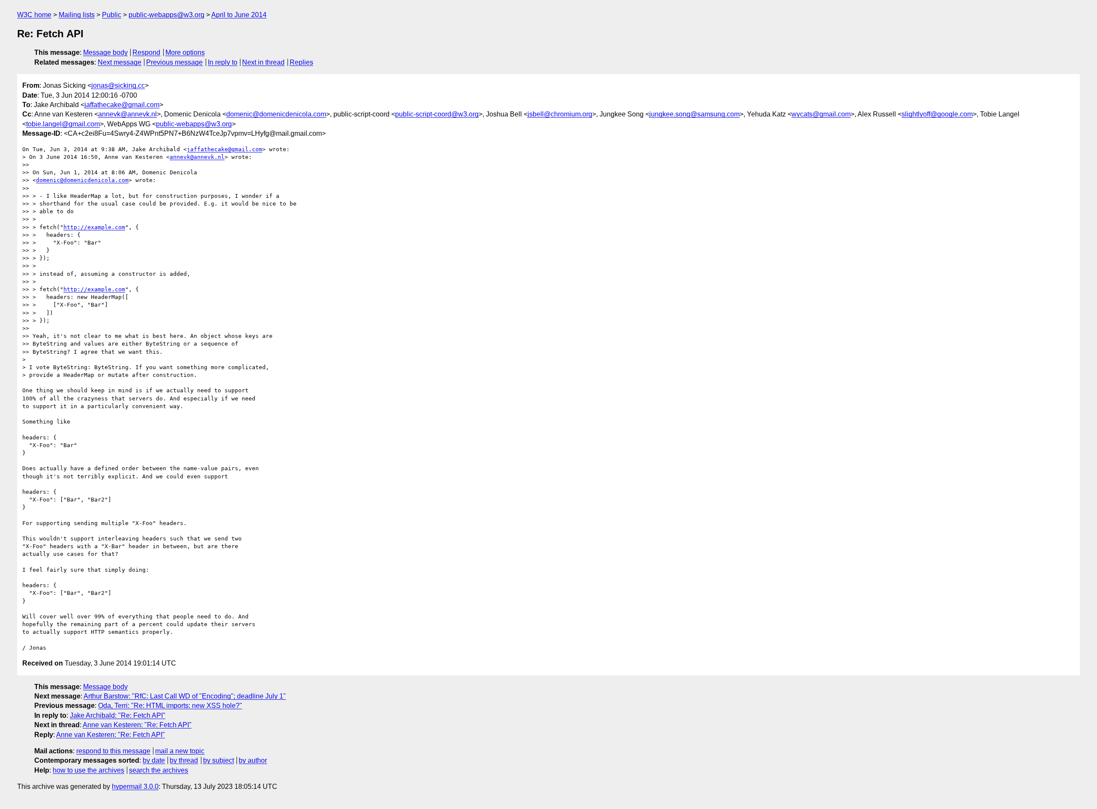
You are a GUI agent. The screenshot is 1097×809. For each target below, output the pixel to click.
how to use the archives (88, 770)
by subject (218, 760)
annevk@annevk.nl (127, 114)
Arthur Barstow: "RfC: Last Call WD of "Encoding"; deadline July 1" (185, 696)
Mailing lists (77, 14)
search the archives (158, 770)
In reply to (222, 62)
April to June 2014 (239, 14)
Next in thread (263, 62)
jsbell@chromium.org (560, 114)
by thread (184, 760)
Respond (146, 52)
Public (111, 14)
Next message (119, 62)
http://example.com (94, 227)
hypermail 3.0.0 (135, 786)
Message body (105, 52)
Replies (301, 62)
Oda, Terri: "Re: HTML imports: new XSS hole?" (170, 705)
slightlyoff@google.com (937, 114)
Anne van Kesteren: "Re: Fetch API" (137, 724)
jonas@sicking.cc (118, 85)
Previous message (174, 62)
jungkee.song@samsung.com (694, 114)
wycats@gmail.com (821, 114)
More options (185, 52)
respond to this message (113, 751)
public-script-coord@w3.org (437, 114)
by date (154, 760)
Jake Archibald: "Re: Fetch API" (117, 715)
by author (253, 760)
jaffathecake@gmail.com (121, 104)
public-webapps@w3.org (166, 14)
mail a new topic (179, 751)
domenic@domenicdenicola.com (276, 114)
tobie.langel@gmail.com (63, 124)
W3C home (34, 14)
